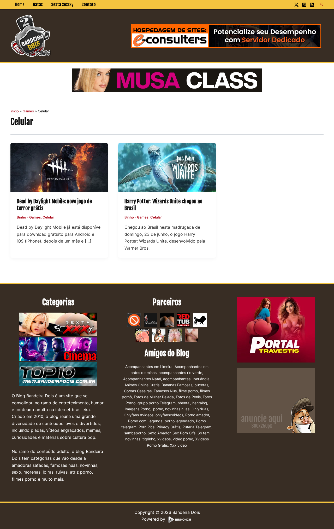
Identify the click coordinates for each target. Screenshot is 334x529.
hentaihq (199, 403)
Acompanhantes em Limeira (148, 366)
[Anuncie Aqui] (276, 400)
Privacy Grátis (168, 427)
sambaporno (135, 433)
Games (35, 217)
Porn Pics (146, 427)
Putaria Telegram (196, 427)
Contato (89, 4)
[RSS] (312, 4)
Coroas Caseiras (138, 391)
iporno (157, 409)
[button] (322, 4)
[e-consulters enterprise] (226, 35)
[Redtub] (183, 320)
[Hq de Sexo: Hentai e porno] (142, 335)
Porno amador (197, 415)
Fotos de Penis (188, 397)
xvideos (164, 439)
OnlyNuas (200, 409)
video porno (183, 439)
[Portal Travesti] (276, 329)
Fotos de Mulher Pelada (154, 397)
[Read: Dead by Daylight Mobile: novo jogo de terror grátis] (59, 167)
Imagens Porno (137, 409)
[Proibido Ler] (134, 320)
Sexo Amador (159, 433)
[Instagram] (304, 4)
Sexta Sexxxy (62, 4)
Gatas (38, 4)
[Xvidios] (158, 335)
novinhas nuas (177, 409)
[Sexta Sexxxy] (58, 324)
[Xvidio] (191, 335)
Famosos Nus (165, 391)
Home (20, 4)
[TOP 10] (58, 374)
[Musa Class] (167, 79)
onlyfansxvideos (169, 415)
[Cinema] (58, 349)
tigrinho (148, 439)
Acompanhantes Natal (142, 379)
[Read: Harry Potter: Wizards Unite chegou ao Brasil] (167, 167)
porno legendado (179, 421)
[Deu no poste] (199, 320)
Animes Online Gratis (141, 385)
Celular (48, 217)
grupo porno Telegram (157, 403)
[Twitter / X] (296, 4)
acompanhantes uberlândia (186, 379)
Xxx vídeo (178, 445)
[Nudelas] (150, 320)
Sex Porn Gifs (183, 433)
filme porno (188, 391)
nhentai (184, 403)
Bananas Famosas (177, 385)
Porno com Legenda (145, 421)
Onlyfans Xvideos (138, 415)
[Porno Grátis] (175, 335)
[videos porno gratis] (167, 320)
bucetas (201, 385)
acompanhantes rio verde (180, 372)
